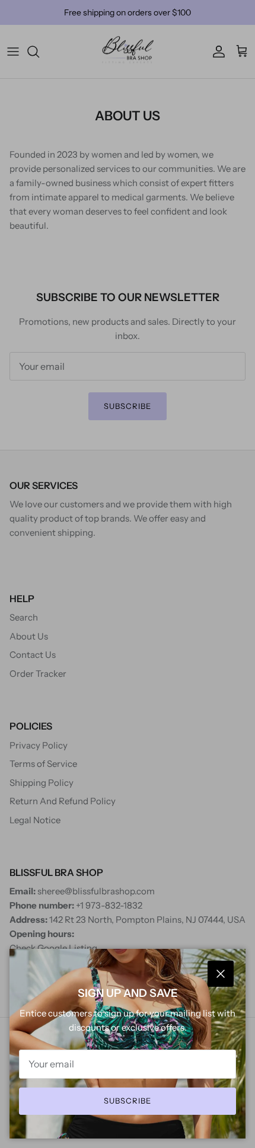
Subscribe (127, 1100)
